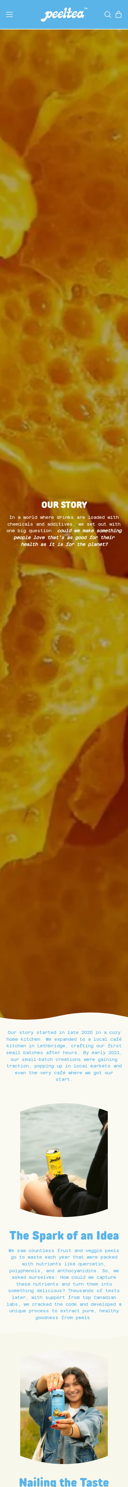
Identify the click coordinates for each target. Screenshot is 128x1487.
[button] (107, 14)
